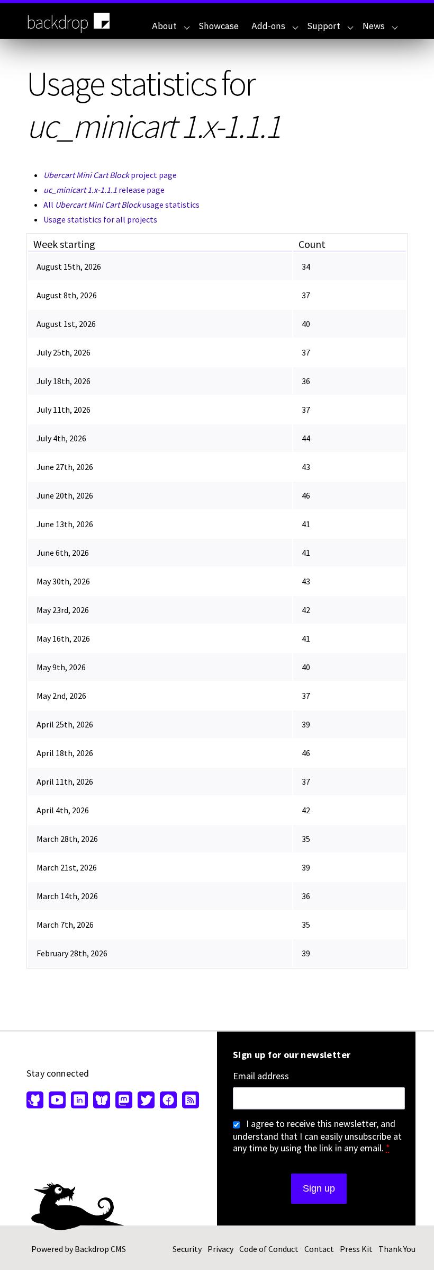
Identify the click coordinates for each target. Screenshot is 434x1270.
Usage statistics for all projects (100, 219)
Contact (319, 1249)
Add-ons (268, 26)
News (374, 26)
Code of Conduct (269, 1249)
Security (187, 1249)
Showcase (219, 26)
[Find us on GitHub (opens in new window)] (36, 1101)
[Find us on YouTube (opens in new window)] (57, 1101)
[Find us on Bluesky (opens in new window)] (102, 1101)
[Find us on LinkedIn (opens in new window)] (79, 1101)
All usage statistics (121, 204)
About (164, 26)
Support (324, 26)
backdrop (57, 22)
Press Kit (356, 1249)
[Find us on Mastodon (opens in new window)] (124, 1101)
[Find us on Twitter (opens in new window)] (146, 1101)
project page (110, 175)
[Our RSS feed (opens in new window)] (189, 1101)
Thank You (396, 1249)
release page (104, 189)
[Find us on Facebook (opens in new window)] (168, 1101)
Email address (261, 1076)
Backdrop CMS (100, 1249)
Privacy (220, 1249)
